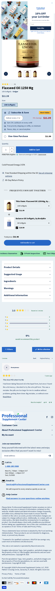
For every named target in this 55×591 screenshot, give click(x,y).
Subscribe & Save (20, 112)
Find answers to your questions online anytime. (28, 498)
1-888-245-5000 (12, 466)
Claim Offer (40, 28)
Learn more (42, 154)
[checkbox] (17, 210)
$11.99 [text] (21, 210)
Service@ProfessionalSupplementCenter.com (27, 484)
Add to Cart (34, 149)
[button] (9, 84)
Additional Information (16, 295)
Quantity (5, 144)
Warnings (9, 288)
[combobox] (33, 206)
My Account (8, 435)
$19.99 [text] (21, 227)
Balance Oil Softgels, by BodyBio (31, 218)
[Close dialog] (52, 3)
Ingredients (10, 281)
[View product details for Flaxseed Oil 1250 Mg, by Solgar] (9, 206)
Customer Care (9, 425)
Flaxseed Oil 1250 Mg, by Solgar (32, 201)
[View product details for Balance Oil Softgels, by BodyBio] (9, 223)
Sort (34, 358)
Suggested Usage (13, 274)
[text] (27, 190)
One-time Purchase (18, 136)
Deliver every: (11, 118)
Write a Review (45, 350)
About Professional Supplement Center (22, 430)
